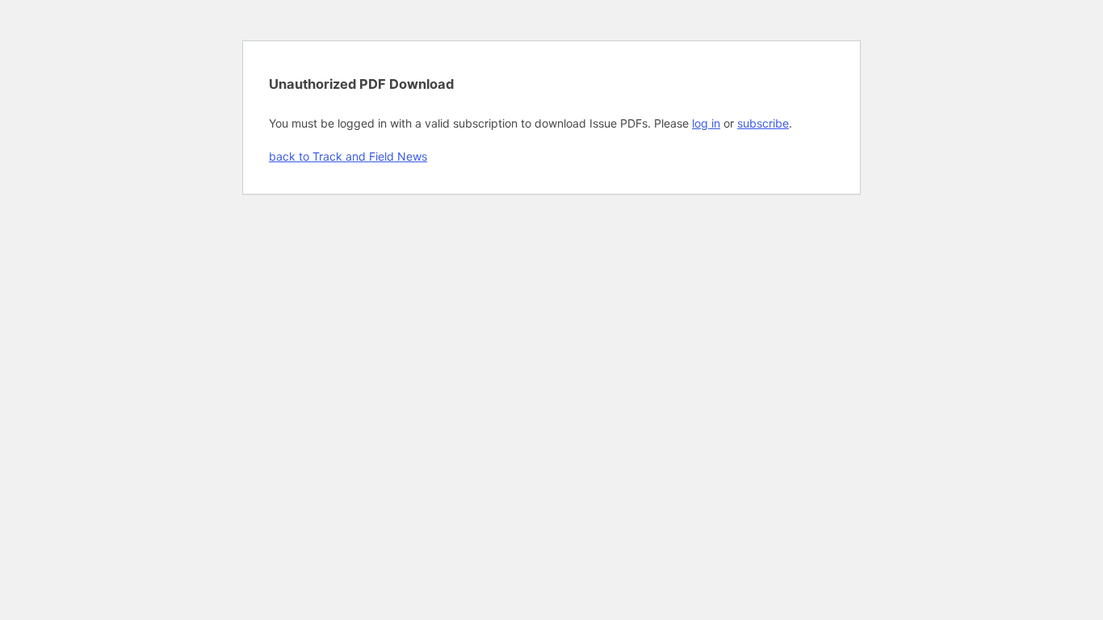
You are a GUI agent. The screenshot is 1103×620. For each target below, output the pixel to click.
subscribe (763, 123)
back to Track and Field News (348, 156)
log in (706, 123)
